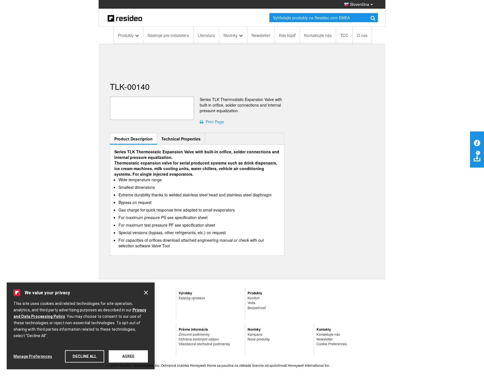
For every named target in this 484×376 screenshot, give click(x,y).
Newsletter (261, 35)
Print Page (213, 121)
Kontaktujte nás (318, 35)
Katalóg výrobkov (192, 297)
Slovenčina (359, 4)
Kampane (255, 334)
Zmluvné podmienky (194, 334)
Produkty (126, 35)
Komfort (253, 297)
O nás (362, 35)
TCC (344, 35)
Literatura (206, 35)
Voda (251, 302)
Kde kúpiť (287, 35)
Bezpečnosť (257, 307)
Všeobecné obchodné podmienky (204, 343)
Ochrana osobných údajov (199, 339)
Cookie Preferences (332, 343)
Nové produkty (259, 339)
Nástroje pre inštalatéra (168, 35)
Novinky (231, 35)
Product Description (133, 139)
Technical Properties (181, 139)
